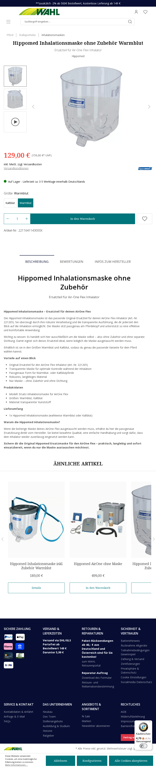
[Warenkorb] (151, 12)
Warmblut (26, 203)
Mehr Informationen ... (16, 765)
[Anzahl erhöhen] (26, 218)
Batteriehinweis (130, 641)
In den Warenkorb (82, 219)
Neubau (48, 712)
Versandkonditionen (16, 168)
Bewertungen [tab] (71, 262)
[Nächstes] (149, 107)
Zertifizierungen (130, 664)
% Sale (86, 716)
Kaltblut (10, 203)
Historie (47, 731)
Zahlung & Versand (132, 659)
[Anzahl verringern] (7, 218)
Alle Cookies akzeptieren (131, 760)
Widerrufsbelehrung (133, 716)
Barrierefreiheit (130, 726)
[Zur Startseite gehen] (39, 12)
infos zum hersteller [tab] (113, 262)
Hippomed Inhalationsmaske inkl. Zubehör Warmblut (36, 565)
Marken (86, 721)
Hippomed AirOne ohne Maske (98, 563)
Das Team (49, 716)
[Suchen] (130, 21)
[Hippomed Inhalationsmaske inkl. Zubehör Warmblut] (36, 520)
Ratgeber (48, 735)
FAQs (7, 721)
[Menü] (8, 21)
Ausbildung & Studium (56, 726)
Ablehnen (60, 760)
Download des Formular (97, 677)
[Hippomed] (145, 168)
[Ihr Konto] (136, 12)
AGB (123, 712)
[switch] (143, 746)
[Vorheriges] (33, 107)
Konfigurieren (92, 760)
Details (36, 588)
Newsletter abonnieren (96, 726)
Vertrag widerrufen (134, 737)
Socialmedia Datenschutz (136, 682)
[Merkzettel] (145, 12)
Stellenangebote (53, 721)
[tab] (37, 261)
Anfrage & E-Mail (14, 716)
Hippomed (78, 56)
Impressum (128, 721)
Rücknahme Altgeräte (134, 645)
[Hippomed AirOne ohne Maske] (98, 520)
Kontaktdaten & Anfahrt (18, 712)
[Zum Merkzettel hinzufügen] (144, 218)
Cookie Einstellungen (133, 677)
